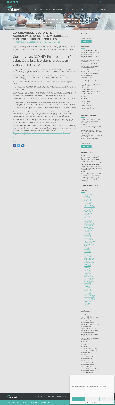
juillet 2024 (88, 230)
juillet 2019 (87, 303)
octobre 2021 (88, 261)
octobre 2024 (88, 227)
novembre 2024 (89, 225)
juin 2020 (87, 286)
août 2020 (87, 283)
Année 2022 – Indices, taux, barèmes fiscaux (90, 53)
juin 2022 (87, 249)
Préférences (106, 399)
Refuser (92, 399)
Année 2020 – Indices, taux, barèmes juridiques (91, 88)
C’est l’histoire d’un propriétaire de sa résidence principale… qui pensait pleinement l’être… (91, 137)
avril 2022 (87, 252)
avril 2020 (87, 289)
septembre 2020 (89, 281)
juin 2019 (87, 305)
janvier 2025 (88, 222)
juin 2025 (87, 214)
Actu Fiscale (86, 101)
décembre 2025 (89, 205)
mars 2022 (87, 253)
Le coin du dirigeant (88, 108)
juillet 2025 (88, 213)
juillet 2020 (88, 284)
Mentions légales (22, 402)
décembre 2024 (89, 224)
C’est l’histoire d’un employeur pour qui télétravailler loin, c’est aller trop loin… (91, 131)
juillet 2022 (88, 247)
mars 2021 (87, 272)
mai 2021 (87, 269)
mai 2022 (87, 250)
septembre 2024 (89, 228)
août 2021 (87, 264)
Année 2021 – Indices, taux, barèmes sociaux (90, 74)
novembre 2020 (89, 278)
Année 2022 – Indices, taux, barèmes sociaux (90, 61)
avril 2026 (87, 199)
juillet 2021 (87, 266)
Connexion (104, 2)
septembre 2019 (89, 300)
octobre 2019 (88, 298)
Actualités (82, 9)
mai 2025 (87, 216)
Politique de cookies (92, 402)
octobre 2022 (88, 242)
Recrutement (71, 9)
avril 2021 (87, 270)
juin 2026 (87, 196)
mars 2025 (87, 219)
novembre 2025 (89, 207)
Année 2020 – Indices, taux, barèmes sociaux (91, 84)
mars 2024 (87, 236)
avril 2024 (87, 235)
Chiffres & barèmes (87, 77)
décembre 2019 (89, 295)
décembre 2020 (89, 277)
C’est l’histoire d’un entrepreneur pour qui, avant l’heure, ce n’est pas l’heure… (91, 126)
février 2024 (88, 238)
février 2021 (88, 273)
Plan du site (10, 402)
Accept (78, 399)
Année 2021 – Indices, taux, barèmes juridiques (90, 67)
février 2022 (88, 255)
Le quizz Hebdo (86, 111)
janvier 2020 (88, 294)
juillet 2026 (88, 194)
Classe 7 (49, 402)
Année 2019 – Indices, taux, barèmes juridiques (91, 92)
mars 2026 (87, 200)
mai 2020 (87, 287)
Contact (103, 9)
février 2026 (88, 202)
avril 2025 (87, 218)
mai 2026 (87, 197)
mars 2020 (87, 291)
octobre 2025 (88, 208)
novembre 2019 (89, 297)
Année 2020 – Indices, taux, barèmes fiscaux (91, 81)
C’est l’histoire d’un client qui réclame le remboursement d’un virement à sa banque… (90, 121)
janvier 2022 (88, 256)
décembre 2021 (89, 258)
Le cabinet (33, 9)
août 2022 (87, 246)
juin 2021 (87, 267)
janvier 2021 (88, 275)
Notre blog (93, 9)
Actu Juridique (87, 106)
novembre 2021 (89, 259)
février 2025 (88, 221)
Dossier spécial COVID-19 (89, 64)
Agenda (83, 96)
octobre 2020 (88, 280)
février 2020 (88, 292)
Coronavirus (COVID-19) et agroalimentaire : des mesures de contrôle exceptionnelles (41, 133)
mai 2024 (87, 233)
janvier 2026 (88, 204)
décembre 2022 (89, 239)
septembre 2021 (89, 263)
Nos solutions (58, 9)
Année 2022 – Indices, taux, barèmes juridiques (90, 57)
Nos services (45, 9)
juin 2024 (87, 232)
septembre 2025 (89, 210)
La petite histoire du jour (89, 50)
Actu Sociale (86, 103)
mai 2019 (87, 306)
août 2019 (87, 301)
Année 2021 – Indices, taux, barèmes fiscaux (90, 70)
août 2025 (87, 211)
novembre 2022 (89, 241)
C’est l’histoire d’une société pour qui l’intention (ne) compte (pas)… (90, 179)
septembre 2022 (89, 244)
